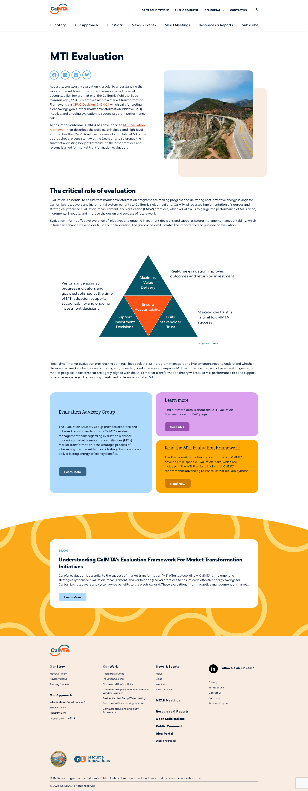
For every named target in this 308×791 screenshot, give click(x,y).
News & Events (167, 666)
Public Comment (186, 10)
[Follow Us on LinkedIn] (213, 668)
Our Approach (61, 695)
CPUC (91, 104)
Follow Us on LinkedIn (237, 667)
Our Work (110, 666)
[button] (54, 75)
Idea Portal (212, 10)
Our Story (57, 666)
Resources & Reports (172, 711)
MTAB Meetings (168, 700)
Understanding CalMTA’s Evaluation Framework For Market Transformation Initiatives (150, 562)
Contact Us (238, 10)
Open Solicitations (156, 10)
